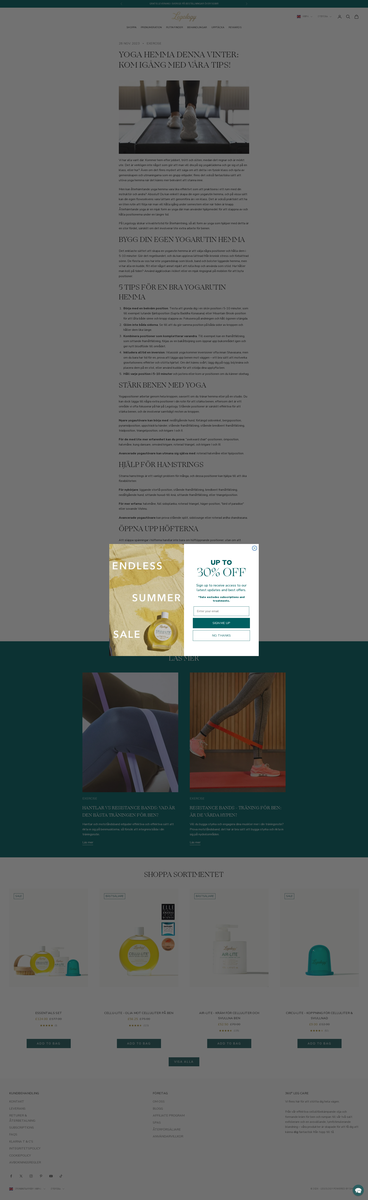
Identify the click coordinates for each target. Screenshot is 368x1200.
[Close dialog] (254, 548)
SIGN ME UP (221, 623)
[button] (358, 1190)
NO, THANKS (221, 635)
